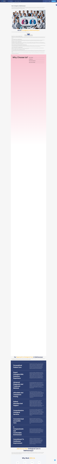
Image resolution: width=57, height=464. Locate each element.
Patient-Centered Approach (32, 60)
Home (12, 3)
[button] (36, 57)
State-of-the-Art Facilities (32, 62)
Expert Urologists (31, 57)
